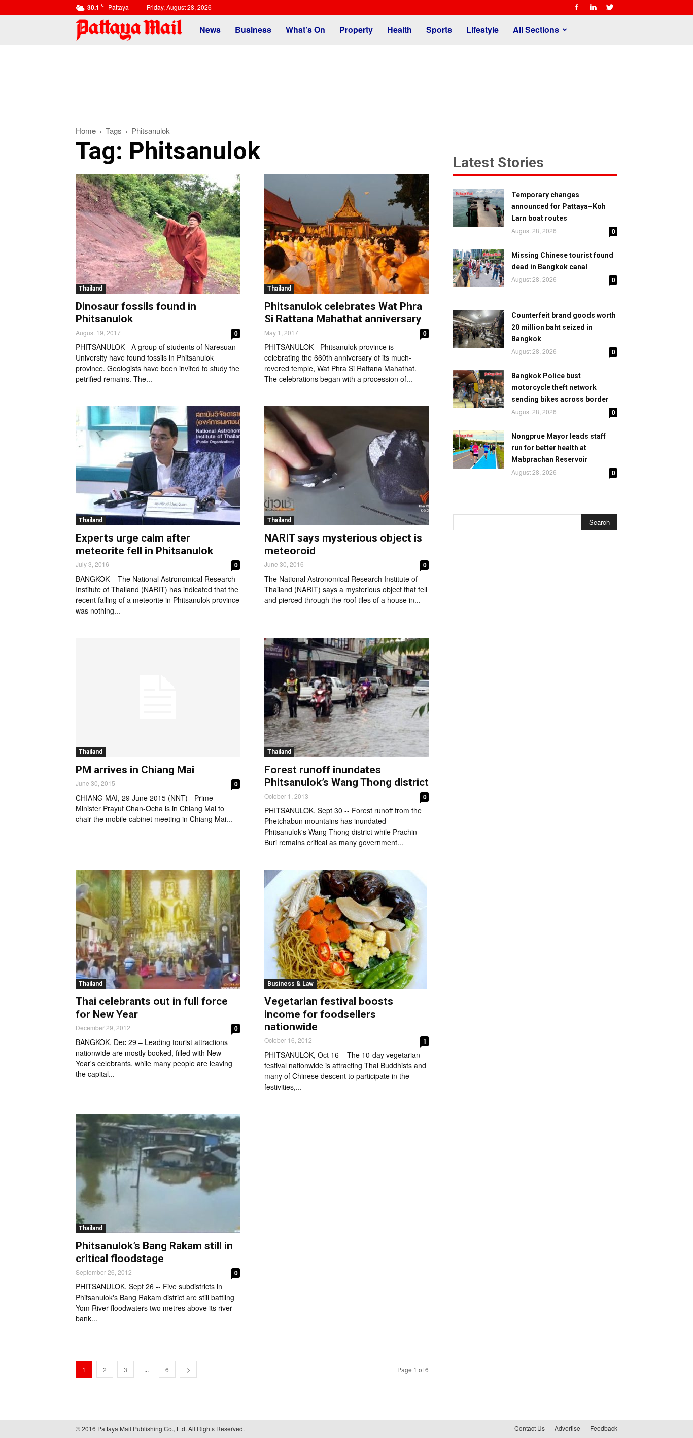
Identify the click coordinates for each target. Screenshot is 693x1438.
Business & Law (290, 983)
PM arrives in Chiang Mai (135, 770)
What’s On (305, 29)
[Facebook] (576, 7)
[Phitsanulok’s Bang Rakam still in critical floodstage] (158, 1173)
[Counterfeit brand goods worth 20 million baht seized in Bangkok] (478, 329)
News (210, 29)
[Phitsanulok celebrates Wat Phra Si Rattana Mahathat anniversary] (346, 234)
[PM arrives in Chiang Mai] (158, 697)
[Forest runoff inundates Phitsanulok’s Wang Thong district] (346, 697)
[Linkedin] (593, 7)
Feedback (603, 1428)
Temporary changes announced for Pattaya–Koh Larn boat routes (558, 206)
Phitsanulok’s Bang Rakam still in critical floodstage (154, 1252)
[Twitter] (609, 7)
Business (253, 29)
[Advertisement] (346, 80)
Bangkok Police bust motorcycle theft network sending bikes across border (560, 387)
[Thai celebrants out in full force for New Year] (158, 929)
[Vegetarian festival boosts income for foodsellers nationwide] (346, 929)
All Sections (536, 29)
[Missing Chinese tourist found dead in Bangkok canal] (478, 268)
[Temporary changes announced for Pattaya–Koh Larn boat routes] (478, 208)
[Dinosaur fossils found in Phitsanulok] (158, 234)
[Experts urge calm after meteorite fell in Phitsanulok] (158, 465)
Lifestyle (482, 29)
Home (86, 130)
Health (399, 29)
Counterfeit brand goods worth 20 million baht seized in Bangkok (563, 327)
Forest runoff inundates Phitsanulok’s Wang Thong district (346, 776)
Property (356, 29)
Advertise (567, 1428)
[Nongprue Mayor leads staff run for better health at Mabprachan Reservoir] (478, 449)
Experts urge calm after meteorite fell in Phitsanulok (144, 544)
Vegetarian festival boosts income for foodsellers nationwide (328, 1014)
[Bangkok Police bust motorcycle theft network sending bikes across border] (478, 389)
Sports (439, 29)
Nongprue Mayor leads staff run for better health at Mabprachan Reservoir (558, 447)
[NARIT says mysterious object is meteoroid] (346, 465)
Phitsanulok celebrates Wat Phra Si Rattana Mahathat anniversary (343, 312)
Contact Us (529, 1428)
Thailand (90, 288)
